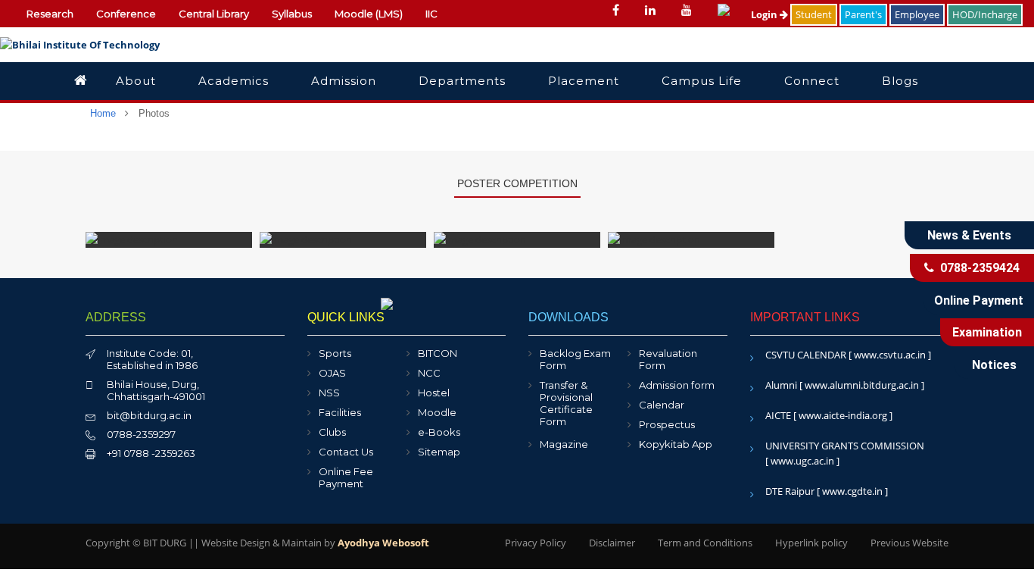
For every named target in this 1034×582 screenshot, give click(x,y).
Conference (126, 14)
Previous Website (909, 542)
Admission (343, 81)
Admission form (677, 385)
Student (814, 14)
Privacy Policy (535, 542)
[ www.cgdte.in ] (852, 491)
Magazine (564, 444)
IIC (431, 14)
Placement (583, 81)
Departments (462, 81)
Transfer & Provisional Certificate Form (566, 403)
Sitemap (439, 452)
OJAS (332, 373)
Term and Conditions (705, 542)
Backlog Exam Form (575, 359)
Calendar (661, 405)
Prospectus (667, 424)
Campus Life (702, 81)
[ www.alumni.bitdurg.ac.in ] (861, 385)
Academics (233, 81)
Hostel (434, 392)
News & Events (969, 235)
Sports (335, 353)
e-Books (439, 432)
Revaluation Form (668, 359)
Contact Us (346, 452)
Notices (994, 365)
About (136, 81)
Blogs (900, 81)
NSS (329, 392)
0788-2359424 (977, 268)
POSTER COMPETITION (517, 183)
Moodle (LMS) (369, 14)
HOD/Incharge (984, 14)
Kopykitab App (675, 444)
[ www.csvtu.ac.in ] (890, 354)
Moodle (437, 412)
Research (49, 14)
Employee (917, 14)
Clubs (332, 432)
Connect (811, 81)
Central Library (214, 14)
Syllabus (292, 14)
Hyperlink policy (811, 542)
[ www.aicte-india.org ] (842, 415)
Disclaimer (612, 542)
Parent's (863, 14)
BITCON (437, 353)
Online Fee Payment (346, 477)
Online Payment (978, 300)
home (103, 113)
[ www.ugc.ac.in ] (802, 461)
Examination (987, 332)
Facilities (340, 412)
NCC (429, 373)
